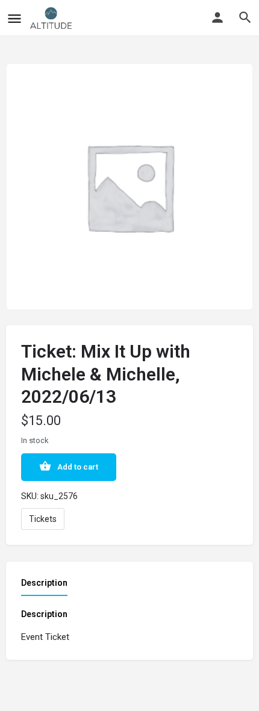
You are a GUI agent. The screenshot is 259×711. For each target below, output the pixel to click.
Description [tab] (44, 583)
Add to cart (77, 466)
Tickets (43, 519)
